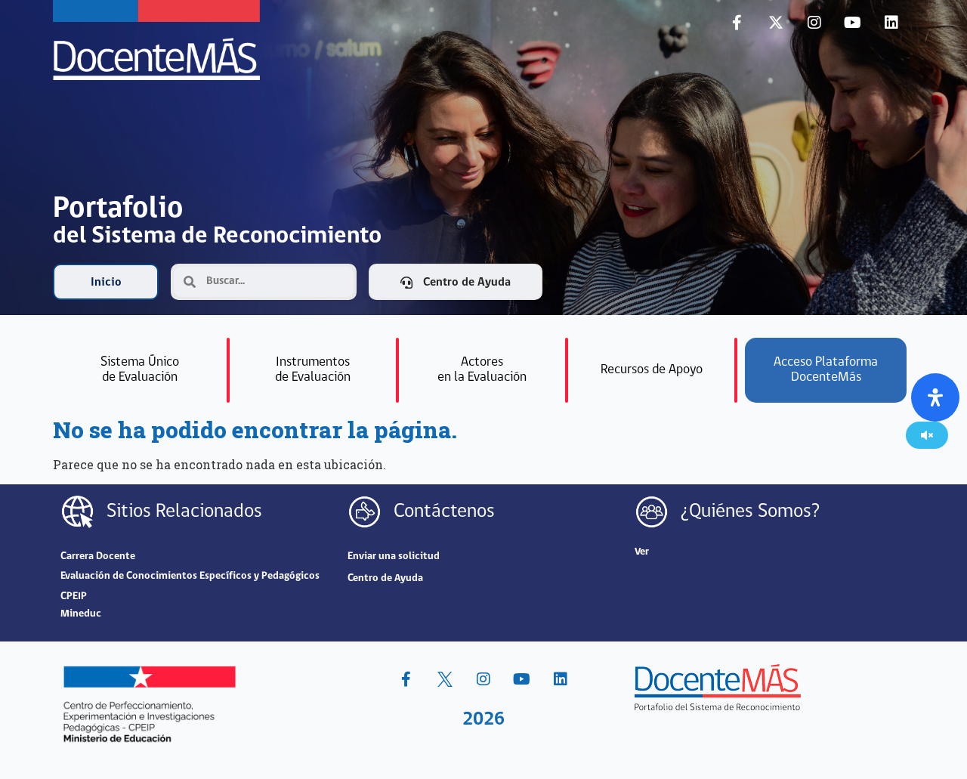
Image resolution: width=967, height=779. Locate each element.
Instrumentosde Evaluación (313, 370)
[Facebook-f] (737, 23)
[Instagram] (814, 23)
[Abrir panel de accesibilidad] (935, 397)
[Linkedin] (891, 23)
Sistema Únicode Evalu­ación (139, 370)
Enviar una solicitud (394, 556)
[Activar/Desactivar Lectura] (927, 435)
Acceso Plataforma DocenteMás (826, 370)
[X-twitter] (776, 23)
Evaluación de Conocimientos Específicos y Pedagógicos (190, 576)
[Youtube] (853, 23)
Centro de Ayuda (385, 578)
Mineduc (80, 614)
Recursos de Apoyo (652, 370)
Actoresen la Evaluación (482, 370)
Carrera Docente (97, 556)
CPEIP (73, 596)
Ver (642, 552)
